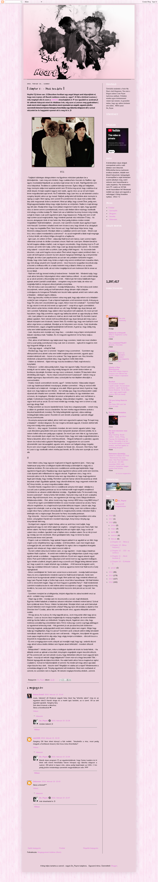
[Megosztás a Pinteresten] (70, 680)
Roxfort (112, 382)
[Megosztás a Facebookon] (67, 680)
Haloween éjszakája (117, 454)
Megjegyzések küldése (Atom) (49, 852)
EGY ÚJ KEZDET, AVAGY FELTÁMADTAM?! (123, 357)
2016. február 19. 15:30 (60, 757)
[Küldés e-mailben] (60, 680)
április (113, 532)
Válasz (35, 711)
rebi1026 (36, 738)
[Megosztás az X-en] (65, 680)
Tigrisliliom (122, 416)
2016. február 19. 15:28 (60, 721)
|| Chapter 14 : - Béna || (119, 542)
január (113, 568)
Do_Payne (43, 721)
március (114, 535)
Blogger (114, 866)
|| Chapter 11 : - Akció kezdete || (118, 557)
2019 (111, 516)
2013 (111, 579)
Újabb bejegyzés (34, 848)
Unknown (37, 781)
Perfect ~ (112, 351)
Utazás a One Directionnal (114, 368)
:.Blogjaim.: (112, 214)
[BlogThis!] (63, 680)
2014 (111, 575)
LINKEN (54, 100)
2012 (111, 582)
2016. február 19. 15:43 (51, 781)
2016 (111, 522)
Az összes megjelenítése (123, 473)
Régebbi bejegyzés (90, 848)
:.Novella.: (112, 216)
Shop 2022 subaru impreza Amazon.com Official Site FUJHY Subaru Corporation (118, 373)
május (113, 529)
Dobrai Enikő (38, 695)
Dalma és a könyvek (117, 333)
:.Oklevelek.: (113, 219)
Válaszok (39, 716)
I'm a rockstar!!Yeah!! (118, 343)
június (113, 525)
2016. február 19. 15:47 (60, 798)
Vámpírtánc (113, 316)
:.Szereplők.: (113, 211)
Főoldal (62, 848)
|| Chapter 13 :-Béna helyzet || (118, 546)
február (114, 539)
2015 (111, 572)
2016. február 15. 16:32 (50, 738)
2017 (111, 519)
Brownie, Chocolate (116, 345)
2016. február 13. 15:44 (54, 695)
